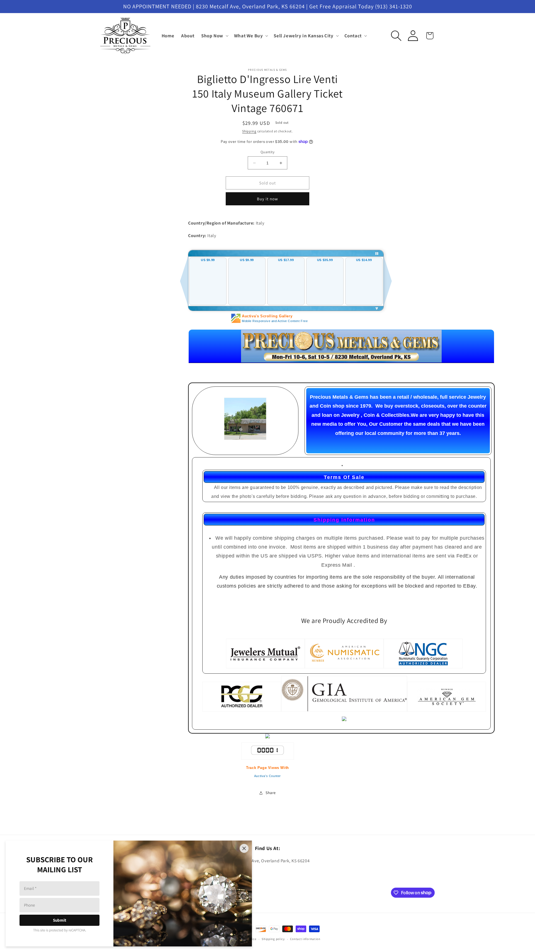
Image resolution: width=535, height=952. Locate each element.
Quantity (267, 152)
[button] (214, 35)
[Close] (244, 848)
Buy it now (267, 198)
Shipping (249, 131)
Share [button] (271, 792)
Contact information (305, 939)
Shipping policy (273, 939)
